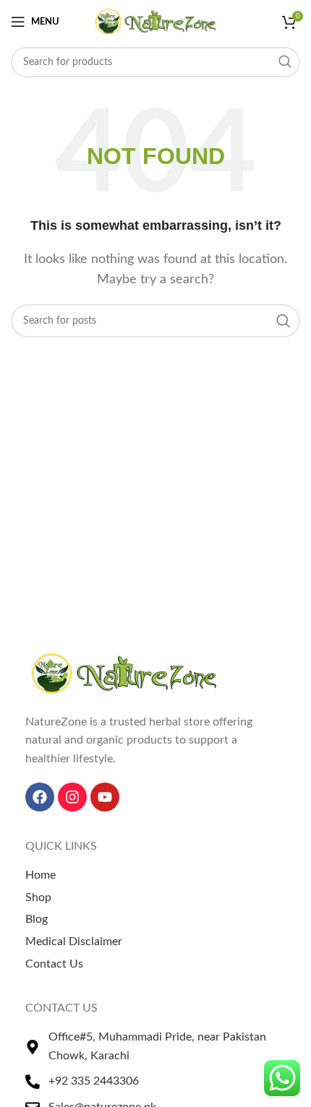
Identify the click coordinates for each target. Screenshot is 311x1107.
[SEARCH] (285, 62)
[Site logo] (156, 21)
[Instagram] (72, 797)
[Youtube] (104, 797)
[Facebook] (39, 797)
